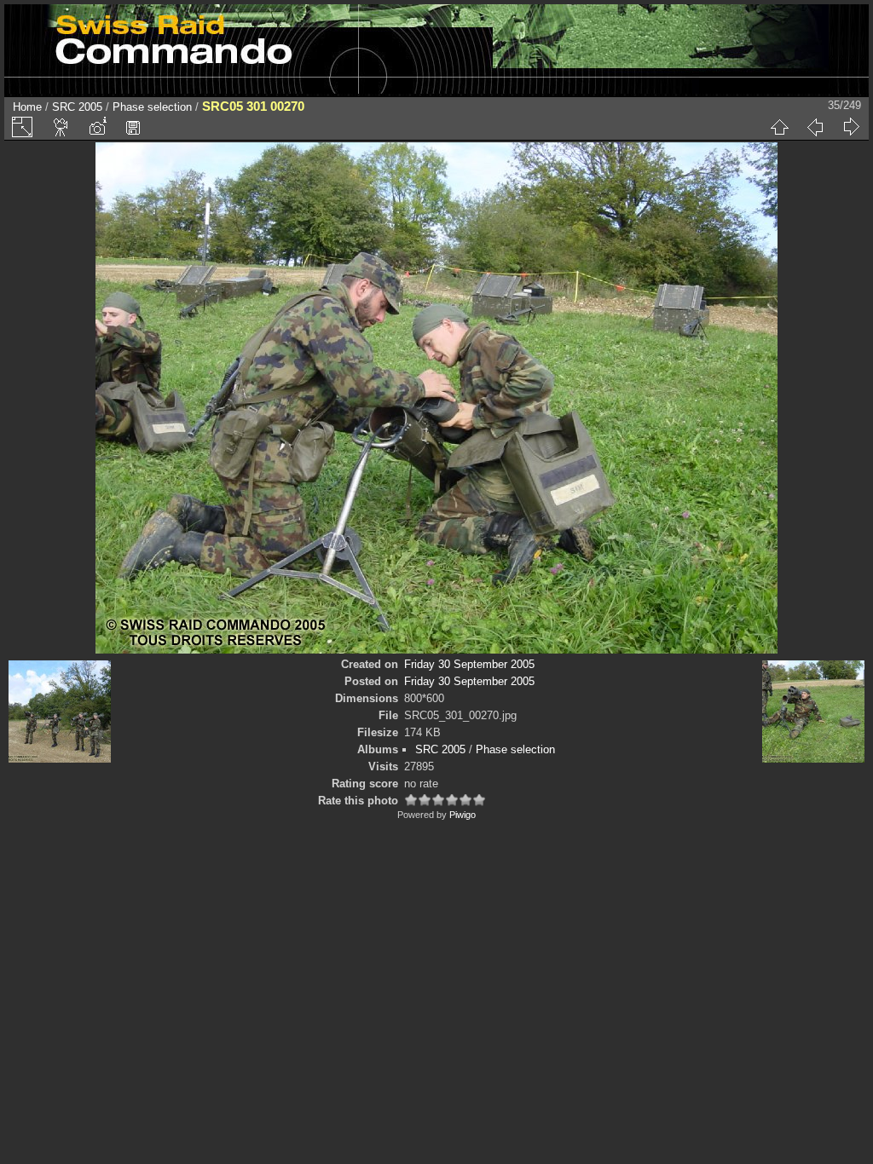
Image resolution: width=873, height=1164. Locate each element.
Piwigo (462, 815)
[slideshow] (61, 127)
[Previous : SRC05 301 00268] (815, 127)
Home (27, 107)
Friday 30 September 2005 (469, 664)
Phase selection (152, 107)
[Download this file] (133, 127)
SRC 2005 (77, 107)
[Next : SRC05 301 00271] (851, 127)
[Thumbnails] (779, 127)
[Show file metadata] (97, 127)
